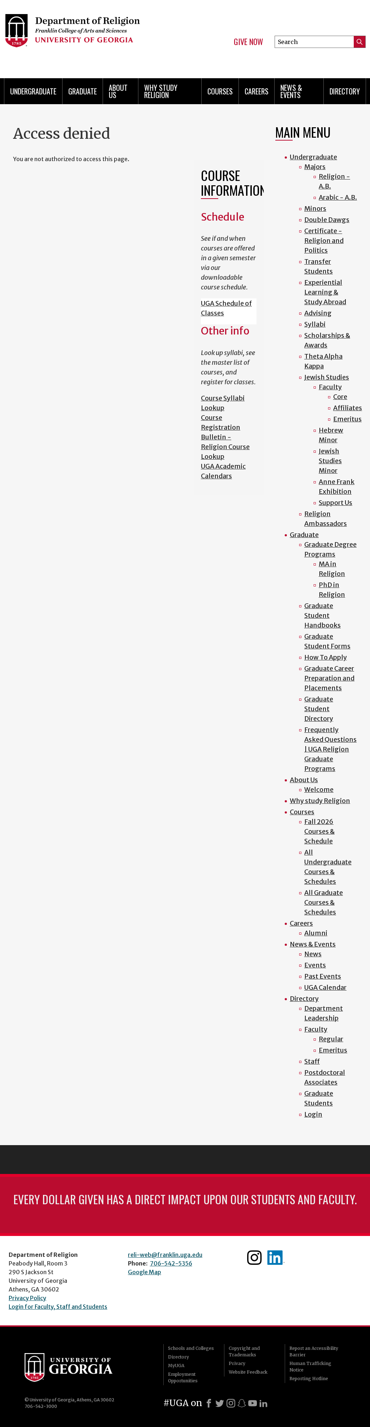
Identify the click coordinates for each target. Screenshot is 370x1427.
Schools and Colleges (191, 1348)
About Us (118, 91)
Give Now (248, 42)
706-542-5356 (171, 1263)
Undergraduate (33, 91)
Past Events (322, 976)
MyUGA (176, 1365)
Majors (315, 167)
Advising (318, 313)
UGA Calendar (325, 987)
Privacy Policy (27, 1298)
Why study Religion (160, 91)
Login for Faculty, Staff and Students (58, 1306)
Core (340, 397)
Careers (256, 91)
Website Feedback (248, 1372)
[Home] (86, 36)
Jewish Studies (326, 377)
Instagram (254, 1257)
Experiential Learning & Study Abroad (325, 292)
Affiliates (347, 408)
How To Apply (325, 657)
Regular (331, 1039)
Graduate (82, 91)
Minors (315, 208)
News (313, 954)
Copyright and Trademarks (244, 1351)
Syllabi (315, 324)
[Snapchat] (241, 1403)
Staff (312, 1061)
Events (315, 965)
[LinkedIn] (263, 1403)
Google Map (144, 1272)
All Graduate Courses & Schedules (323, 902)
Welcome (319, 789)
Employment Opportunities (183, 1377)
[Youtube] (252, 1403)
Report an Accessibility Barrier (313, 1351)
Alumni (315, 933)
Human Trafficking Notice (310, 1367)
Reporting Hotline (308, 1378)
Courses (220, 91)
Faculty (330, 387)
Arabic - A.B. (338, 197)
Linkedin (276, 1257)
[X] (219, 1403)
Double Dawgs (326, 220)
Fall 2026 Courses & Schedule (319, 831)
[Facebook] (209, 1403)
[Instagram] (231, 1403)
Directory (345, 91)
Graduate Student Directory (318, 709)
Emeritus (347, 419)
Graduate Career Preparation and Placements (329, 678)
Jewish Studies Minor (330, 461)
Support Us (335, 502)
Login (313, 1114)
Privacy (237, 1363)
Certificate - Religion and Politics (324, 240)
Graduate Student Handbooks (322, 615)
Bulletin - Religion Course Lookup (225, 447)
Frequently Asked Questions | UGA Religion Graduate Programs (330, 749)
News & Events (291, 91)
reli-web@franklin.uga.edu (165, 1254)
